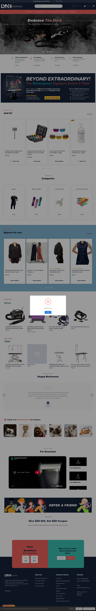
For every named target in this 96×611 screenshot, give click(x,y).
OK (48, 312)
